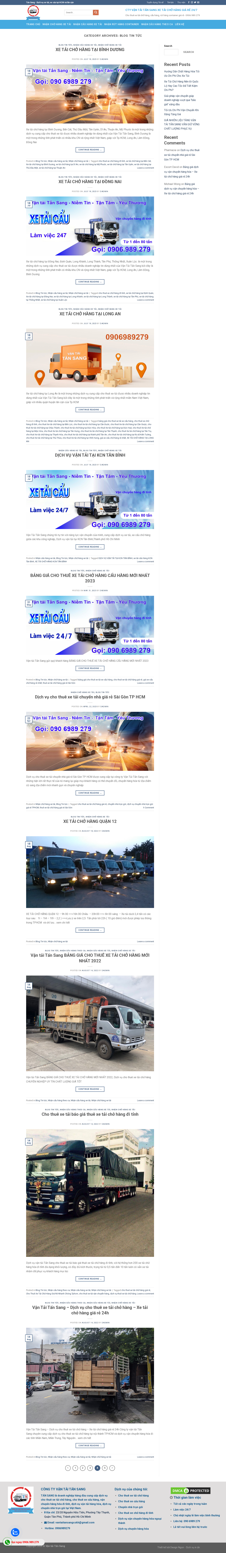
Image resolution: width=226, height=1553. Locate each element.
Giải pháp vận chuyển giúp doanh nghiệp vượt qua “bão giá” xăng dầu (180, 100)
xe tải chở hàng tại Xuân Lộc (54, 300)
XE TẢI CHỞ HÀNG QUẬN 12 (90, 821)
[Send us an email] (198, 2)
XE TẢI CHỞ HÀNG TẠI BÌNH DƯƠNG (90, 49)
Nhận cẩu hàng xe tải (87, 24)
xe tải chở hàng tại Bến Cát (138, 161)
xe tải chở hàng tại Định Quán (139, 293)
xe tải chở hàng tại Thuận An (52, 168)
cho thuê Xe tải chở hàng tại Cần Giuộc (129, 424)
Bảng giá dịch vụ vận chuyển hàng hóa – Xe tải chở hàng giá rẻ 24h (181, 171)
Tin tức (170, 2)
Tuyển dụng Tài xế (155, 2)
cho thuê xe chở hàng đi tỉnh (112, 161)
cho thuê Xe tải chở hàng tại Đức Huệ (114, 428)
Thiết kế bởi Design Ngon (170, 1547)
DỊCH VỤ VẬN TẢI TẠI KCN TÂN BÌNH (90, 455)
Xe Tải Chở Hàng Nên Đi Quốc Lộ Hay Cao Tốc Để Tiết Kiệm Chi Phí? (181, 86)
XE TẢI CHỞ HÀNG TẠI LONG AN (90, 313)
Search (168, 46)
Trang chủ (33, 24)
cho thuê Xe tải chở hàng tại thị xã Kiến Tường (129, 434)
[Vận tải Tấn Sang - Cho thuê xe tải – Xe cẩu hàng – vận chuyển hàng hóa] (42, 12)
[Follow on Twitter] (195, 2)
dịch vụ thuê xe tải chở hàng (123, 1293)
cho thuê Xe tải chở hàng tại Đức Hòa (78, 428)
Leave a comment (145, 168)
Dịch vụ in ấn (193, 1547)
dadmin (104, 59)
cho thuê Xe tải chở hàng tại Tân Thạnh (99, 431)
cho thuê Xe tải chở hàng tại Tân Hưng (62, 431)
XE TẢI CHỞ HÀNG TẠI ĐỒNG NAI (90, 181)
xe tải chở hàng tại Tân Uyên (120, 164)
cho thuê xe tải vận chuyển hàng (94, 1293)
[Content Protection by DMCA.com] (190, 1490)
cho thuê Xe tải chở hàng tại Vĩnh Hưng (81, 438)
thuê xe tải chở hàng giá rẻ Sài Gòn (59, 683)
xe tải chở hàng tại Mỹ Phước (92, 164)
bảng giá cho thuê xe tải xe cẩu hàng (116, 421)
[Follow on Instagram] (192, 2)
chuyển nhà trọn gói (117, 804)
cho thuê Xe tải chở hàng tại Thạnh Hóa (44, 434)
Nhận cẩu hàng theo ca (157, 24)
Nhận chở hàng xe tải (57, 24)
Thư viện (181, 2)
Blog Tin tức (65, 45)
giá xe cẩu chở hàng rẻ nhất (113, 438)
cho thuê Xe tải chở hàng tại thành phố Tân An (85, 434)
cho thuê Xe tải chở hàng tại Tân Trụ (134, 431)
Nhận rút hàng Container (121, 24)
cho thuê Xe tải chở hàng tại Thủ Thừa (44, 438)
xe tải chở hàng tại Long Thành (98, 296)
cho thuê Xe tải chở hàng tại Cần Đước (92, 424)
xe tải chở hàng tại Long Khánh (68, 296)
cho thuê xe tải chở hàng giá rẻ (127, 679)
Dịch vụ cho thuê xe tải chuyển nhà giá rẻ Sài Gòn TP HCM (90, 696)
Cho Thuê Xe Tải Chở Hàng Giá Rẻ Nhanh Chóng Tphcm (52, 1293)
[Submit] (96, 12)
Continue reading (90, 150)
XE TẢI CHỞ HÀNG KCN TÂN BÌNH (51, 561)
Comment (148, 807)
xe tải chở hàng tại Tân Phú (125, 296)
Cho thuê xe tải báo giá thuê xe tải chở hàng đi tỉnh (90, 1114)
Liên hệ (179, 24)
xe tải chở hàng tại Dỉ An (67, 164)
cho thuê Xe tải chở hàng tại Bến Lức (55, 424)
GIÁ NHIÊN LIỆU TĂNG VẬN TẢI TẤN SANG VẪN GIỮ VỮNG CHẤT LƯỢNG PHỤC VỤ (182, 124)
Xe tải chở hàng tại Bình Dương (40, 164)
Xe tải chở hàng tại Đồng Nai (39, 296)
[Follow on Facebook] (189, 2)
